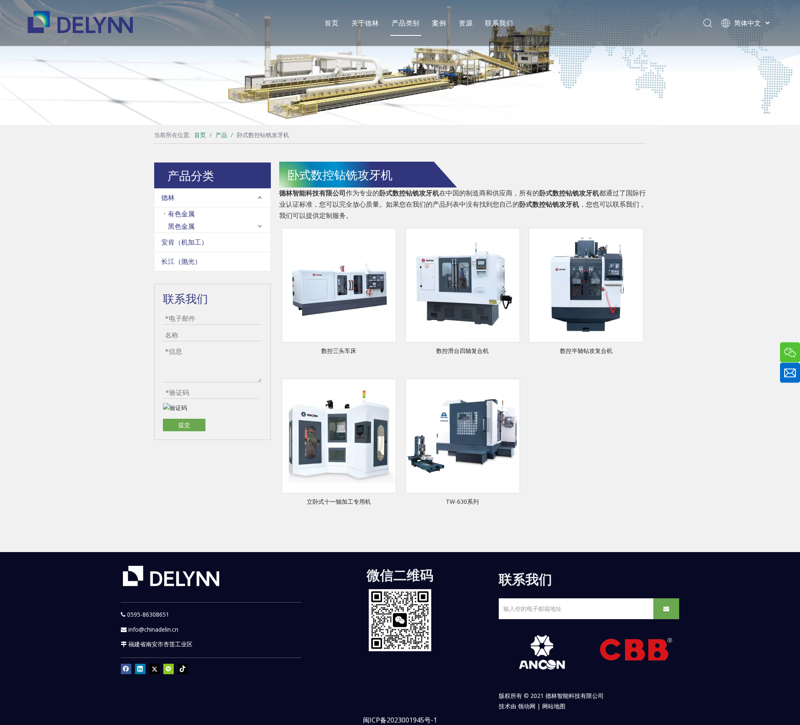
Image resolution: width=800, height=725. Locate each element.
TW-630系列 (462, 501)
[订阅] (666, 608)
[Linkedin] (140, 668)
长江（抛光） (181, 261)
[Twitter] (154, 668)
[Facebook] (126, 668)
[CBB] (636, 651)
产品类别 (406, 23)
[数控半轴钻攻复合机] (586, 284)
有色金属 (181, 213)
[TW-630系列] (463, 435)
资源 (466, 23)
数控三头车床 (338, 351)
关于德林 (365, 23)
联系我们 (499, 23)
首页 (332, 23)
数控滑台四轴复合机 (462, 351)
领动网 (526, 706)
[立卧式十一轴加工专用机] (339, 435)
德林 (168, 197)
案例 (439, 23)
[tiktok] (183, 668)
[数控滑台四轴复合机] (463, 284)
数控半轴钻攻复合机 (586, 351)
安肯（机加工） (184, 242)
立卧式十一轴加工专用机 (339, 501)
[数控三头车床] (339, 284)
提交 (184, 425)
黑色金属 (181, 226)
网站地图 (553, 706)
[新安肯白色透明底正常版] (542, 652)
